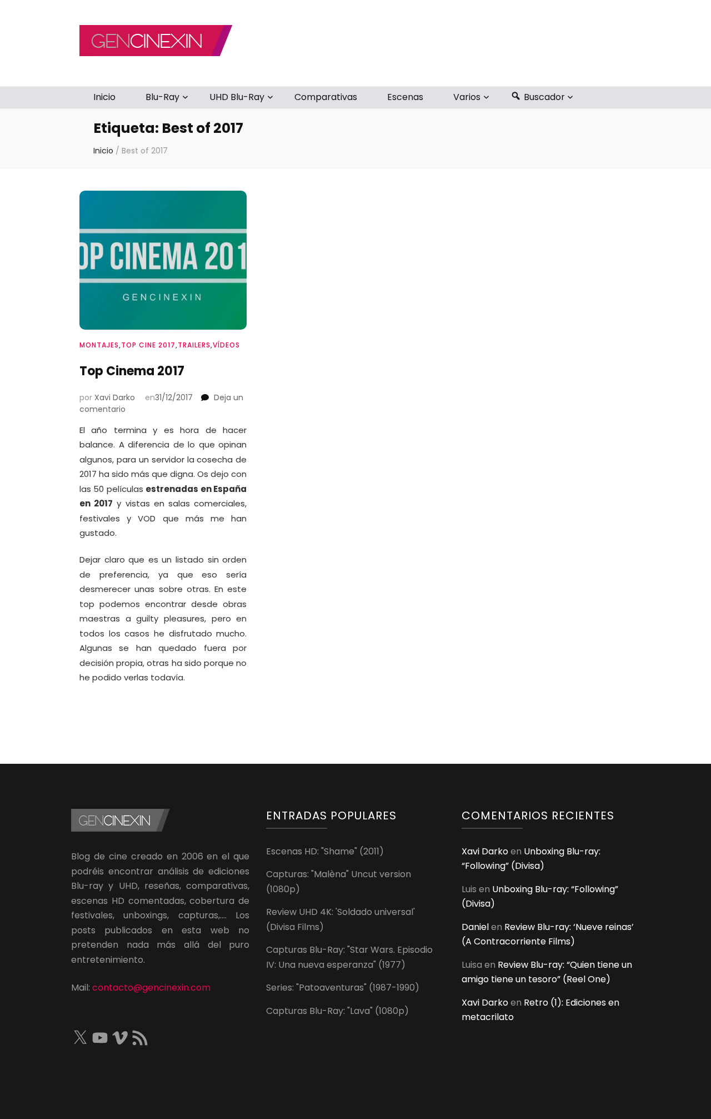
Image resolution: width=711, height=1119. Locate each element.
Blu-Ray (162, 97)
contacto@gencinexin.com (151, 987)
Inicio (104, 97)
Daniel (475, 927)
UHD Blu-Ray (236, 97)
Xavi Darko (114, 397)
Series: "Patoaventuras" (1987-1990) (342, 987)
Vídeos (226, 345)
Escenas (405, 97)
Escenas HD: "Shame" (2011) (325, 851)
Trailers (194, 345)
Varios (466, 97)
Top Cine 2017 (148, 345)
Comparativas (325, 97)
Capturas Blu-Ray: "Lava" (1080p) (337, 1010)
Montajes (99, 345)
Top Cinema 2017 (131, 371)
